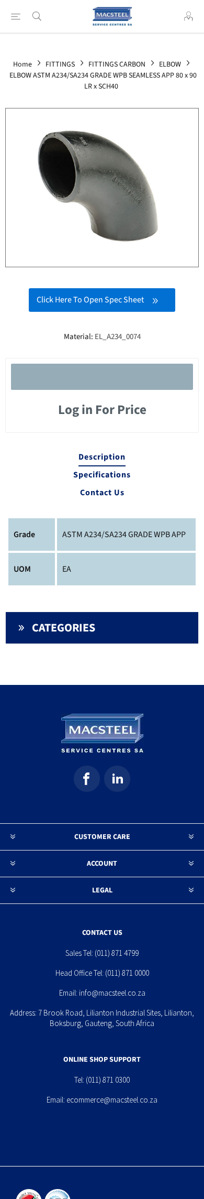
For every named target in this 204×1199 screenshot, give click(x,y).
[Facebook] (87, 779)
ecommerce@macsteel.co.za (111, 1100)
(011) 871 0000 (127, 973)
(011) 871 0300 (108, 1080)
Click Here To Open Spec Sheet (90, 300)
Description (102, 457)
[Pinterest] (117, 779)
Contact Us (102, 492)
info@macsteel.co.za (112, 993)
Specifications (102, 475)
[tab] (102, 457)
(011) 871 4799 (117, 953)
